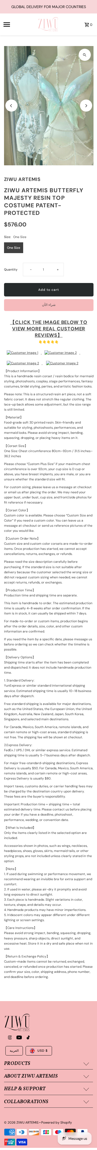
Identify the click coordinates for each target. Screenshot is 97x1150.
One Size (13, 248)
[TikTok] (27, 1038)
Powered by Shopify (56, 1122)
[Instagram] (9, 1038)
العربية (14, 1050)
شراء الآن (49, 305)
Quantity (11, 269)
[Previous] (11, 106)
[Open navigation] (19, 24)
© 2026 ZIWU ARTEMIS (21, 1122)
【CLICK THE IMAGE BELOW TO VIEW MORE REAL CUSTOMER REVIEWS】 (48, 328)
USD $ (42, 1050)
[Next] (86, 106)
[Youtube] (18, 1038)
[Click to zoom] (85, 55)
